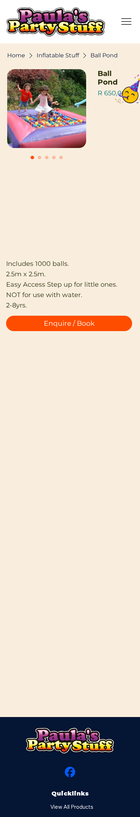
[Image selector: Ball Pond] (32, 157)
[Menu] (126, 21)
